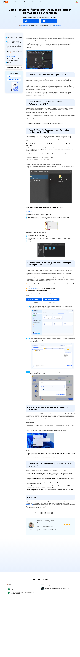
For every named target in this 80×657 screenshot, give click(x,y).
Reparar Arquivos (24, 1)
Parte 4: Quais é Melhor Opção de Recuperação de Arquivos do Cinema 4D (14, 51)
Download (65, 1)
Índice (8, 35)
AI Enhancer (33, 1)
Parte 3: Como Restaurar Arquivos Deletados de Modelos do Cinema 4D (14, 46)
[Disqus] (40, 554)
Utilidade (41, 1)
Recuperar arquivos (57, 25)
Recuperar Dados (14, 1)
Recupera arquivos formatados (33, 288)
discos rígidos (63, 283)
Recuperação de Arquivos (13, 67)
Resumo (9, 62)
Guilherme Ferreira (24, 25)
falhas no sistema (71, 147)
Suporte (47, 1)
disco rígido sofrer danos (47, 479)
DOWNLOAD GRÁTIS (32, 21)
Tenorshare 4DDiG (30, 277)
